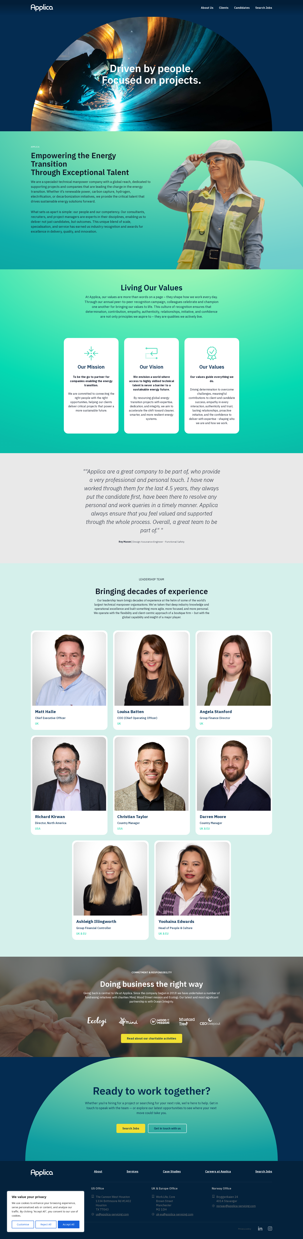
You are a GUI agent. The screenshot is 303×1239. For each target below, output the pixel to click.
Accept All (68, 1224)
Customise (23, 1224)
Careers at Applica (218, 1171)
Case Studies (172, 1171)
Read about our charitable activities (151, 1038)
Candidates (242, 7)
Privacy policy (244, 1228)
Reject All (46, 1224)
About (98, 1171)
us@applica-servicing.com (112, 1214)
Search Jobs (263, 7)
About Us (207, 7)
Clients (223, 7)
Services (132, 1171)
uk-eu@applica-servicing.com (174, 1214)
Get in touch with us (167, 1128)
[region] (45, 1211)
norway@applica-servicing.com (236, 1206)
